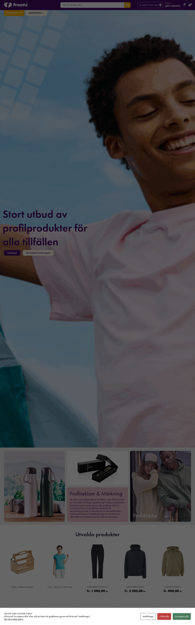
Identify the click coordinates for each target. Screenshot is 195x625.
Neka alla (164, 616)
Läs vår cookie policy (13, 619)
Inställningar (148, 616)
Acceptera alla (181, 616)
